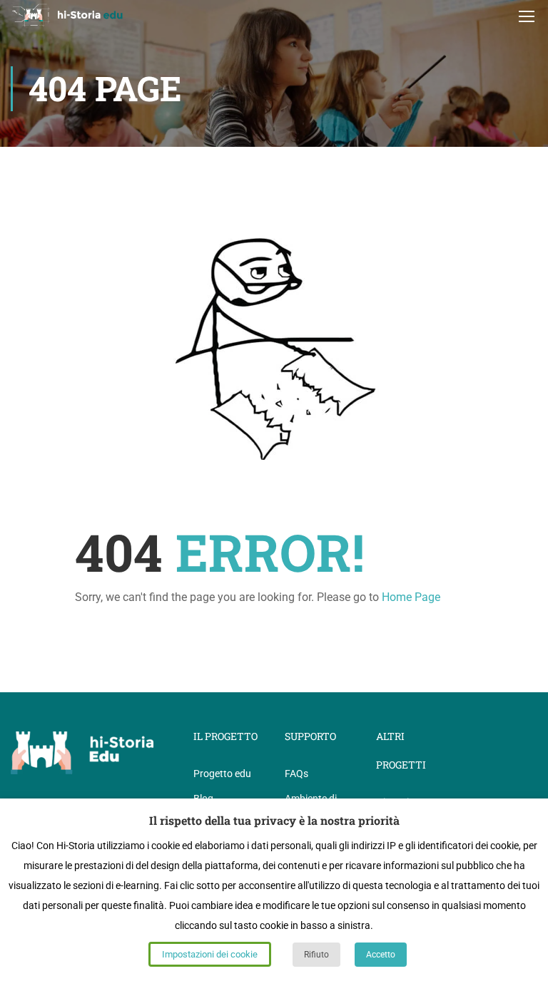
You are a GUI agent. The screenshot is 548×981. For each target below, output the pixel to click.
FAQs (296, 773)
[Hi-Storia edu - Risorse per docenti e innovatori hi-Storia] (68, 15)
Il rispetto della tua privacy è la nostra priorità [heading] (274, 820)
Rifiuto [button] (316, 955)
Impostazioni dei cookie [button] (210, 954)
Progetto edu (222, 773)
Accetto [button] (380, 955)
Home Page (411, 597)
